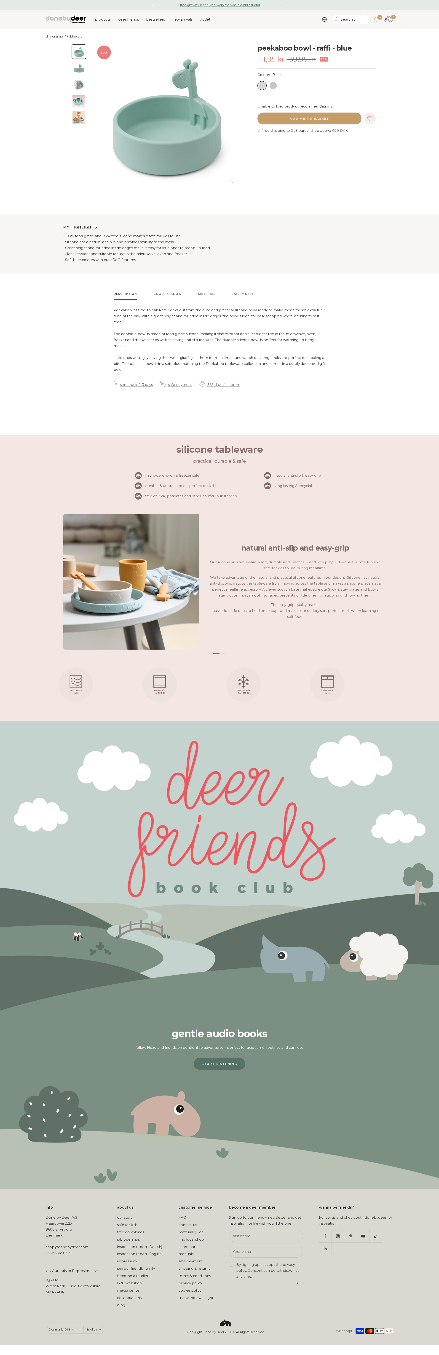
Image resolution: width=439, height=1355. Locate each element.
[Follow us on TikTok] (375, 1236)
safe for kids (127, 1225)
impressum (127, 1261)
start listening (219, 1064)
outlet (205, 19)
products (103, 19)
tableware (75, 36)
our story (124, 1217)
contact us (188, 1225)
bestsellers (155, 19)
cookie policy (190, 1290)
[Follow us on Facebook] (325, 1236)
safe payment (180, 384)
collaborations (129, 1298)
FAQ (182, 1217)
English (91, 1329)
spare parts (188, 1247)
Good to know (167, 294)
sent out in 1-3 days (136, 384)
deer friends (128, 19)
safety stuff (244, 294)
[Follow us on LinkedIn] (325, 1248)
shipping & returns (194, 1268)
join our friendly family (136, 1268)
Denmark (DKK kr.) (62, 1329)
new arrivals (182, 19)
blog (121, 1305)
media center (129, 1290)
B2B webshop (129, 1283)
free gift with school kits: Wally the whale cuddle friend (220, 5)
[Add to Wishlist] (370, 118)
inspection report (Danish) (139, 1247)
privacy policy (190, 1283)
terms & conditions (195, 1276)
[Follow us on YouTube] (363, 1236)
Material (206, 294)
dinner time (54, 36)
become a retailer (132, 1276)
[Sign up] (297, 1283)
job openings (128, 1239)
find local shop (191, 1239)
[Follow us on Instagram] (338, 1236)
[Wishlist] (376, 19)
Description (125, 294)
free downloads (130, 1232)
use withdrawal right (196, 1298)
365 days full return (223, 384)
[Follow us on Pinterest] (350, 1236)
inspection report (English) (140, 1254)
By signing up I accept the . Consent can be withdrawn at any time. (267, 1270)
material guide (191, 1232)
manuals (186, 1254)
